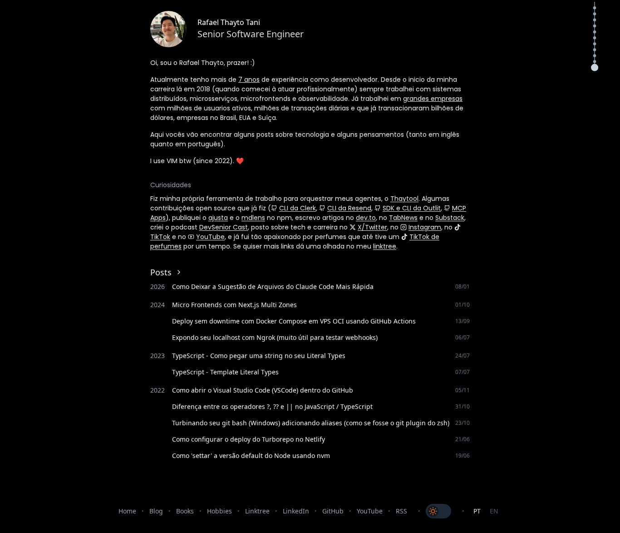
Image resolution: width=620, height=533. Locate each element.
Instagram (424, 227)
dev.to (366, 217)
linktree (384, 246)
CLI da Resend (349, 208)
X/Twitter (372, 227)
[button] (594, 68)
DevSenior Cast (223, 227)
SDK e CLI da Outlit (412, 208)
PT (477, 511)
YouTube (210, 236)
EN (494, 511)
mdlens (253, 217)
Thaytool (404, 198)
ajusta (218, 217)
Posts (161, 272)
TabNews (403, 217)
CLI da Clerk (297, 208)
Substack (449, 217)
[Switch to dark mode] (438, 511)
